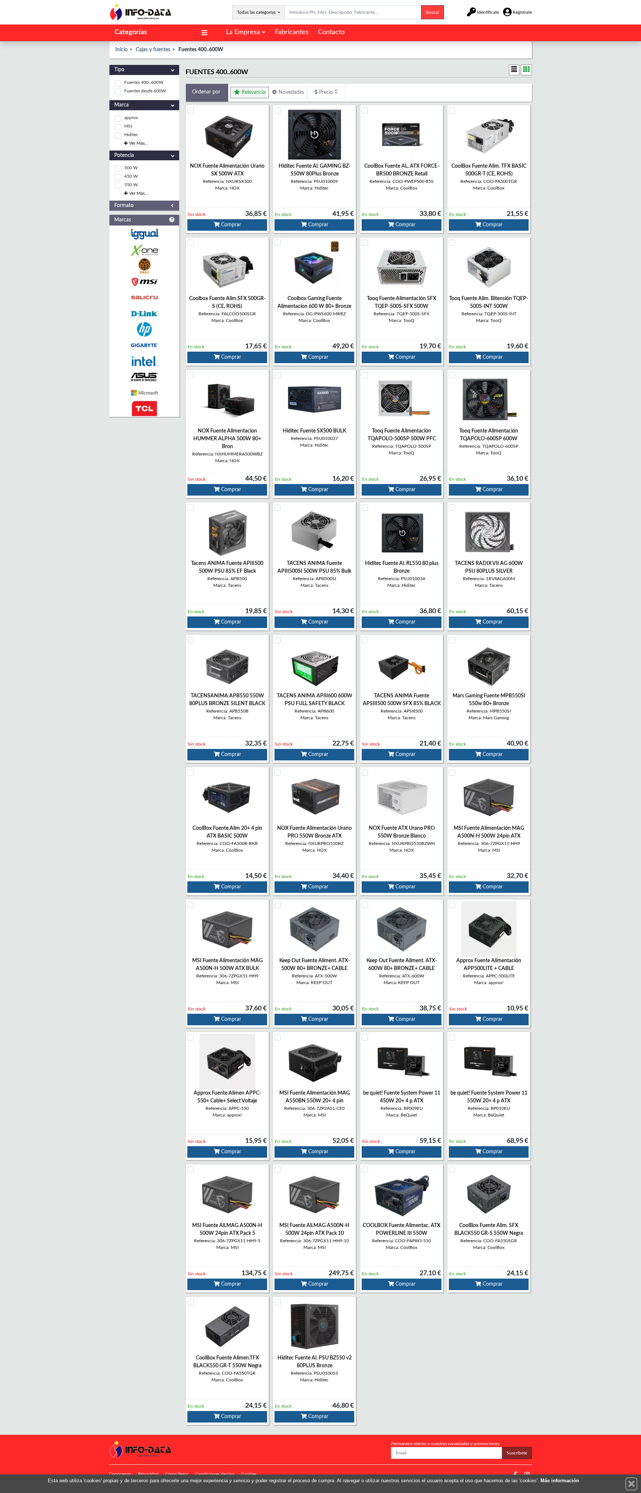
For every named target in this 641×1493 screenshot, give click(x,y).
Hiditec (131, 134)
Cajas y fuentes (153, 49)
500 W (131, 167)
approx (131, 117)
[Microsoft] (144, 393)
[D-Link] (144, 314)
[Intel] (144, 361)
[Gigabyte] (144, 345)
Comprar (230, 224)
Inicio (121, 49)
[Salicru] (144, 298)
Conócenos (120, 1474)
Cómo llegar (176, 1474)
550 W (131, 184)
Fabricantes (292, 32)
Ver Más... (138, 143)
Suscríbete (517, 1453)
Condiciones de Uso (214, 1474)
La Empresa (243, 32)
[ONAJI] (144, 266)
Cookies (249, 1474)
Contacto (331, 32)
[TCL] (144, 409)
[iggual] (144, 234)
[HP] (144, 330)
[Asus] (144, 377)
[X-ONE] (144, 250)
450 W (131, 176)
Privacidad (148, 1474)
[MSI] (144, 282)
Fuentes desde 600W (145, 91)
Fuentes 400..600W (143, 82)
